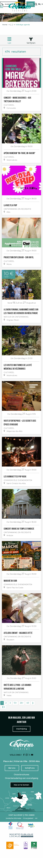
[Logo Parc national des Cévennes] (13, 845)
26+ (21, 703)
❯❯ (3, 707)
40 (27, 703)
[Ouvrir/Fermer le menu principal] (1, 7)
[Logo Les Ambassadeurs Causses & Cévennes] (26, 845)
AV (36, 818)
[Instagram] (26, 755)
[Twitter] (29, 755)
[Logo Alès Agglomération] (31, 825)
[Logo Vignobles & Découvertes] (34, 845)
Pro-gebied (30, 815)
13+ (15, 703)
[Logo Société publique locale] (21, 835)
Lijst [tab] (9, 43)
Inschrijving (21, 729)
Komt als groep (16, 815)
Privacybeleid (28, 818)
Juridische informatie (13, 818)
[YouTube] (32, 755)
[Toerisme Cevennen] (19, 6)
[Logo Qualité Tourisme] (20, 825)
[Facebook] (24, 755)
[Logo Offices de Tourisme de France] (10, 825)
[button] (36, 4)
